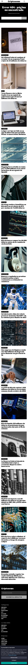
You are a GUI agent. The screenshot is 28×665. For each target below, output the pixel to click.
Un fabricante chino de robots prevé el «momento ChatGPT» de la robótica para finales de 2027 (14, 315)
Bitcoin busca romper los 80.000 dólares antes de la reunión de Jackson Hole (14, 242)
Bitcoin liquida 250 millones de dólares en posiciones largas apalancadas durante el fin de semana (13, 426)
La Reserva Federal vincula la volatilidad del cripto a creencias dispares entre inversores (12, 463)
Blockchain (5, 164)
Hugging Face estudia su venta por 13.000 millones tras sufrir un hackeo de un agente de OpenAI (13, 169)
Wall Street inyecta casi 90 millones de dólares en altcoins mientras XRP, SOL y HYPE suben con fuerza (13, 501)
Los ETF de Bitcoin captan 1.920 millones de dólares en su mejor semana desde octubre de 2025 (13, 389)
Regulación (5, 55)
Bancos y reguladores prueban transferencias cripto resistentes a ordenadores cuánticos (13, 278)
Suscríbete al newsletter (14, 597)
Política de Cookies (12, 655)
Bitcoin (4, 202)
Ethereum (4, 128)
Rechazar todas (14, 657)
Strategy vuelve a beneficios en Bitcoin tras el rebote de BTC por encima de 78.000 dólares (13, 206)
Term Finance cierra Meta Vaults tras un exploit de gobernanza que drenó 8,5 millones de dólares (11, 95)
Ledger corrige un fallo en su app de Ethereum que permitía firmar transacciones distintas (13, 132)
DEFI (3, 91)
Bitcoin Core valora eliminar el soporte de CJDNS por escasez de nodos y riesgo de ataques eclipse (13, 539)
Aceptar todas (14, 663)
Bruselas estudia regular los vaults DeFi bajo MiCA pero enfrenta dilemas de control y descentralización (12, 576)
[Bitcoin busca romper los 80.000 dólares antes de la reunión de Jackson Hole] (14, 223)
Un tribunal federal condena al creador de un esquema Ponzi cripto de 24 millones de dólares (13, 59)
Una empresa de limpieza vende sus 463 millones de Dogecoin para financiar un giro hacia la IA (13, 352)
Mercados (4, 238)
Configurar (14, 660)
